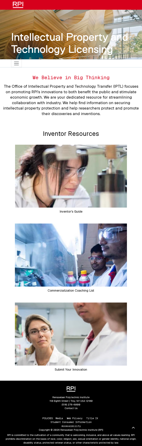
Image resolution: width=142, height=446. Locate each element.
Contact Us (71, 408)
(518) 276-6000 (71, 404)
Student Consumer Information (71, 422)
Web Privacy (74, 418)
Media (59, 418)
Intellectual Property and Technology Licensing (69, 42)
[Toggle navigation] (16, 63)
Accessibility (71, 426)
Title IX (92, 418)
